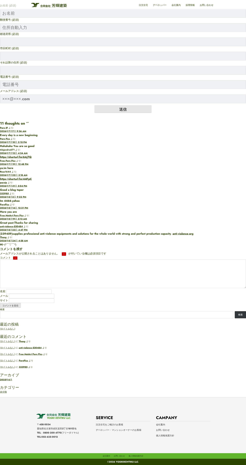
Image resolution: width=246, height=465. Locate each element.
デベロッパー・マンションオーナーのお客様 (118, 430)
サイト (4, 300)
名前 (2, 291)
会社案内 (176, 5)
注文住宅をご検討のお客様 (109, 424)
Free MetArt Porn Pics (11, 215)
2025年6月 (6, 379)
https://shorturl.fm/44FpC (16, 179)
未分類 (3, 392)
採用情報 (190, 5)
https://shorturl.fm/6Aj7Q (16, 157)
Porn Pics (5, 138)
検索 (2, 309)
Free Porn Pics (7, 160)
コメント (8, 258)
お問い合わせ (206, 5)
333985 (4, 193)
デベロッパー (160, 5)
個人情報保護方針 (165, 435)
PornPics (4, 204)
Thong (3, 237)
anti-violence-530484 (11, 226)
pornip (3, 182)
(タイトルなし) (7, 328)
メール (4, 296)
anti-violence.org (183, 234)
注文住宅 (143, 5)
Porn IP (4, 127)
